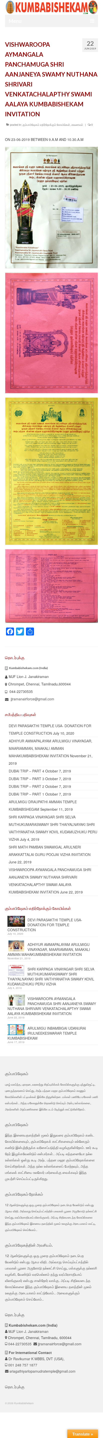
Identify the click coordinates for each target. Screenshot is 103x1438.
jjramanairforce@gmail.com (32, 698)
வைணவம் (77, 125)
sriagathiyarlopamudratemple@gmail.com (42, 1371)
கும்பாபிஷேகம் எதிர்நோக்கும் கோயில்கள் (46, 125)
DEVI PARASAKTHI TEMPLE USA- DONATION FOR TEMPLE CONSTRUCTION (45, 924)
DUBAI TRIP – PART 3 (26, 778)
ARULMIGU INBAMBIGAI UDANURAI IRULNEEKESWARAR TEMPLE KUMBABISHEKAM (47, 1033)
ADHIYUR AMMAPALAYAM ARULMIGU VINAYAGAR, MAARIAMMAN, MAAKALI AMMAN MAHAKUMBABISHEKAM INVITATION (50, 748)
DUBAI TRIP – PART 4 (26, 770)
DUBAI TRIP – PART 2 (26, 786)
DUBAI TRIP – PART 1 (26, 794)
